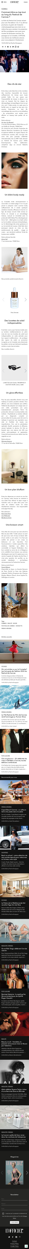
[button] (26, 299)
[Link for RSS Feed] (20, 1237)
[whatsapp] (15, 47)
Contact (14, 1241)
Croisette (19, 626)
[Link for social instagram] (16, 1237)
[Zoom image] (14, 171)
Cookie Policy (14, 1246)
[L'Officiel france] (14, 2)
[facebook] (5, 47)
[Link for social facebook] (13, 1237)
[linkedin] (10, 47)
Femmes (4, 9)
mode (15, 623)
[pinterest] (8, 47)
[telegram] (18, 47)
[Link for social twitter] (9, 1237)
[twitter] (13, 47)
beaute (10, 623)
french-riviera (6, 628)
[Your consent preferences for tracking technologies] (26, 1246)
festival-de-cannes (8, 626)
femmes (4, 623)
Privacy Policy (14, 1243)
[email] (2, 47)
